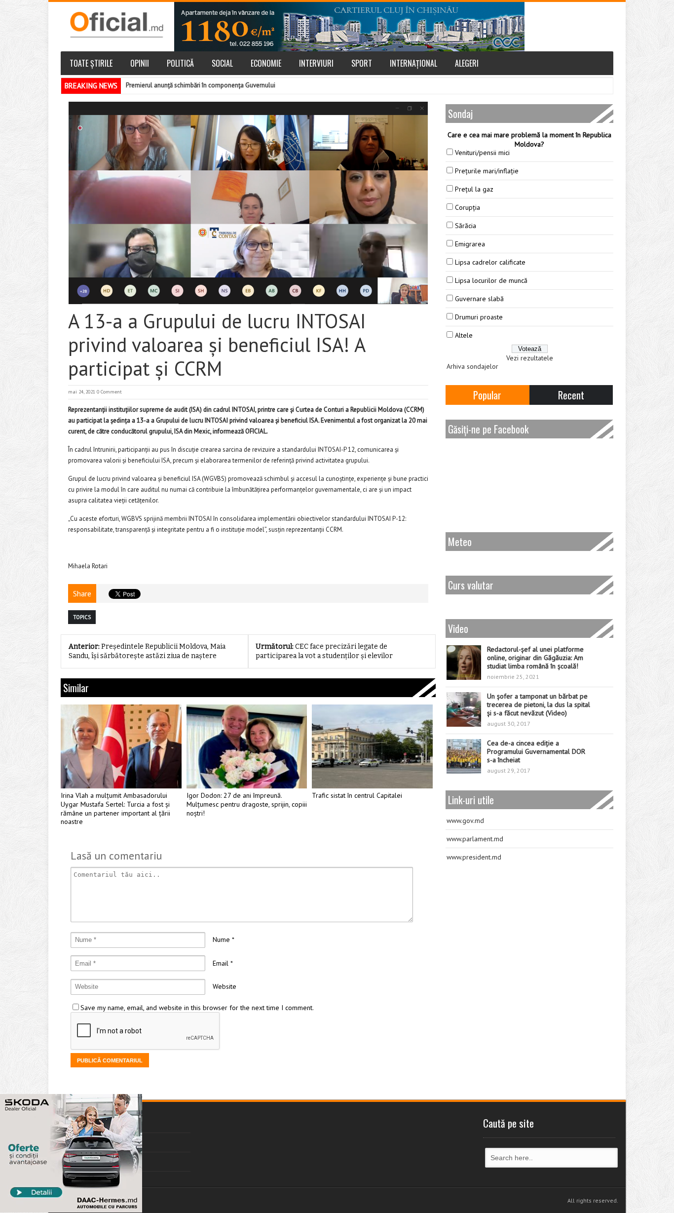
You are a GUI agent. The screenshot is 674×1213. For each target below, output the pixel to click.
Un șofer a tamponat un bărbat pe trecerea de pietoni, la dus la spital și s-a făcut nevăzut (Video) (538, 704)
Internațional (413, 63)
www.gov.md (465, 820)
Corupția (467, 207)
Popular (487, 395)
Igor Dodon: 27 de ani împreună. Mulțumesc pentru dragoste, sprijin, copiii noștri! (247, 804)
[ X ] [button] (131, 1103)
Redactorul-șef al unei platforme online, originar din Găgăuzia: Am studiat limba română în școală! (535, 657)
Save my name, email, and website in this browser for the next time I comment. (197, 1007)
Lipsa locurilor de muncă (491, 280)
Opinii (139, 63)
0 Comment (109, 392)
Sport (361, 63)
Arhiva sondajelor (472, 366)
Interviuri (316, 63)
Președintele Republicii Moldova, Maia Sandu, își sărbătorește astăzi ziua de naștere (147, 651)
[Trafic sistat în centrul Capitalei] (372, 746)
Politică (180, 63)
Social (222, 63)
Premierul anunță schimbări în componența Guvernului (200, 85)
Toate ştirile (91, 63)
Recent (571, 395)
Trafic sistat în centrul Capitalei (357, 795)
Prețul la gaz (474, 189)
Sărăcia (465, 225)
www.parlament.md (475, 838)
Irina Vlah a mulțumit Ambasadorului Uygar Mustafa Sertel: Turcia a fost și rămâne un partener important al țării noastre (115, 808)
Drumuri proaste (479, 317)
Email (220, 963)
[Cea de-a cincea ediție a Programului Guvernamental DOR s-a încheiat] (464, 756)
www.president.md (474, 857)
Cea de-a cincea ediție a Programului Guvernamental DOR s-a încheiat (536, 751)
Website (224, 986)
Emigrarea (470, 243)
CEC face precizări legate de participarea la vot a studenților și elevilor (324, 651)
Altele (464, 335)
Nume (221, 939)
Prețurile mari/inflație (487, 170)
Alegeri (467, 63)
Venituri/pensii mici (482, 152)
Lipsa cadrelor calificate (490, 262)
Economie (266, 63)
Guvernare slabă (479, 298)
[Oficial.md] (116, 25)
